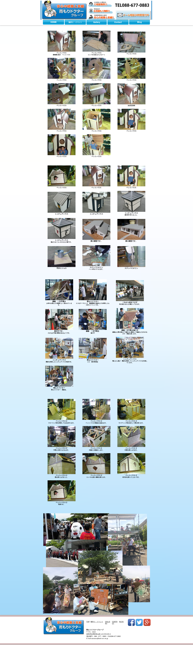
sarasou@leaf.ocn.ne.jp (99, 638)
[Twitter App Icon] (139, 622)
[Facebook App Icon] (131, 622)
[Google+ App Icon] (147, 622)
